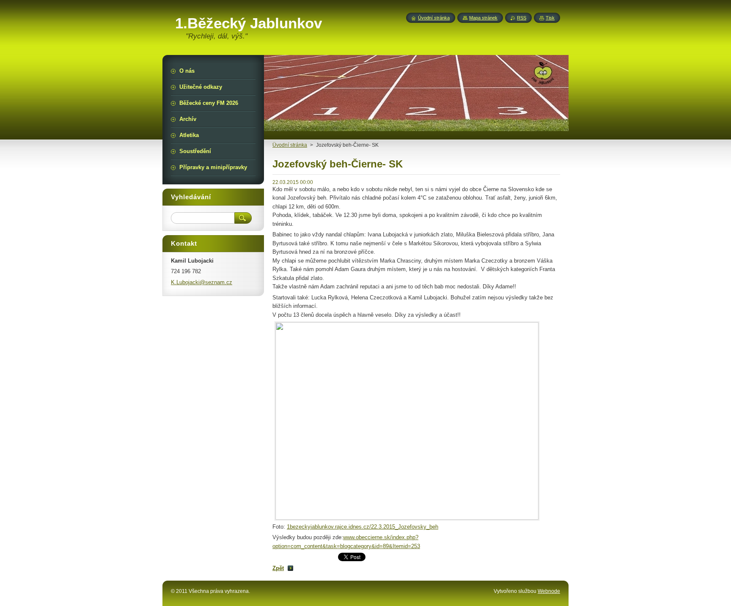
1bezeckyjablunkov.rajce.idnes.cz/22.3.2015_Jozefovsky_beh (362, 527)
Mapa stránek (483, 17)
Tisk (550, 17)
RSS (521, 17)
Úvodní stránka (434, 17)
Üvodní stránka (289, 145)
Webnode (549, 591)
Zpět (278, 568)
